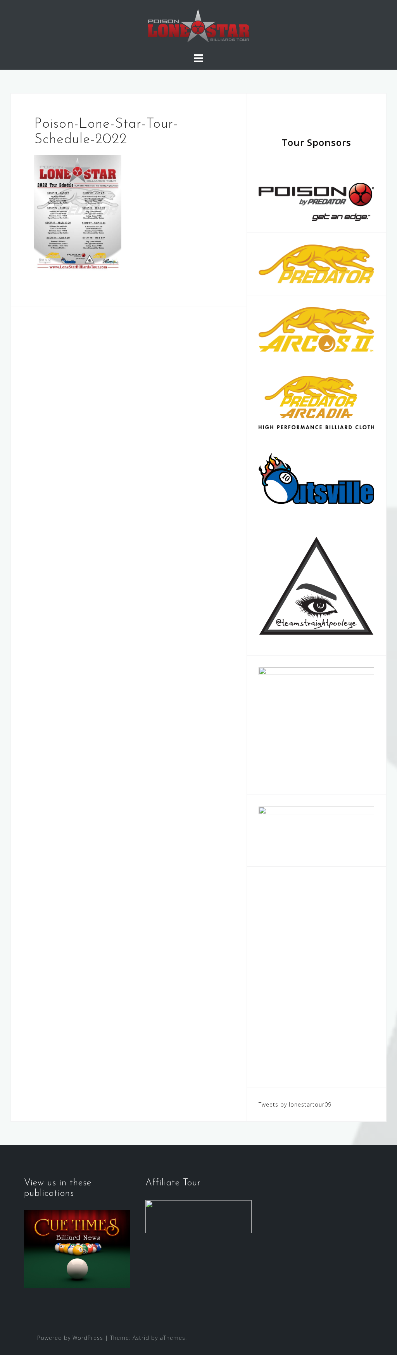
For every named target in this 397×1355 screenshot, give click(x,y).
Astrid (141, 1337)
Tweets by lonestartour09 (295, 1104)
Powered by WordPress (70, 1337)
